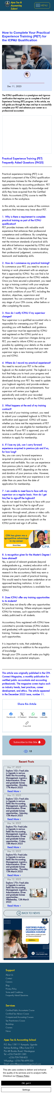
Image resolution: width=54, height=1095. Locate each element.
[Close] (49, 1069)
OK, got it (26, 1083)
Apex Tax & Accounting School (16, 5)
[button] (27, 742)
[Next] (48, 539)
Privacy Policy (22, 1075)
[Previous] (5, 539)
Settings (26, 1089)
